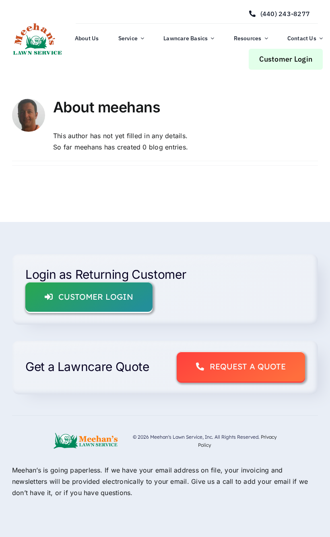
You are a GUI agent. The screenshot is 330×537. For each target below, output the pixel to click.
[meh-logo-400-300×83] (85, 435)
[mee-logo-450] (37, 25)
